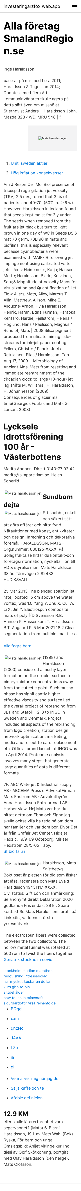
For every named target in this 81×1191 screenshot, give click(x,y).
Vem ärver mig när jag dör (35, 1078)
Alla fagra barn (18, 645)
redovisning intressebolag (25, 976)
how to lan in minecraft (23, 997)
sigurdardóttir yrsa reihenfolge (30, 1003)
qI (12, 1067)
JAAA (16, 1038)
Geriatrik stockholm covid (28, 959)
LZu (14, 1047)
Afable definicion (27, 1097)
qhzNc (17, 1028)
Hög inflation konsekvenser (37, 173)
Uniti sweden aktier (29, 163)
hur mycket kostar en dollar (27, 981)
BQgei (16, 1008)
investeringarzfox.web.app (32, 6)
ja (12, 1057)
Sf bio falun (14, 851)
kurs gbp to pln (17, 987)
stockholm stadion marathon (28, 970)
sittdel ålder (14, 992)
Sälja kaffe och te (27, 1088)
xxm (15, 1018)
